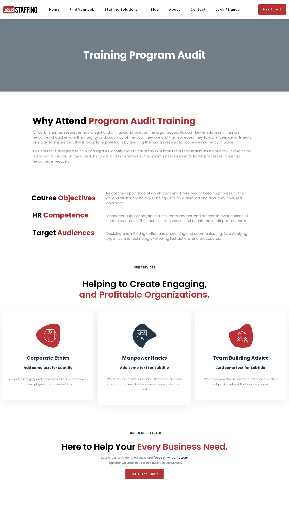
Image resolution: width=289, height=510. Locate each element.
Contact (198, 9)
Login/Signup (228, 9)
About (174, 9)
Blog (155, 9)
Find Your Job (82, 9)
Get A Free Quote (144, 474)
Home (54, 9)
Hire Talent (272, 9)
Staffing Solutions (121, 9)
